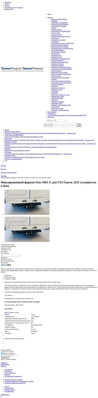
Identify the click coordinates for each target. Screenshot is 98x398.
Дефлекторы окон (57, 98)
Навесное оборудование (59, 19)
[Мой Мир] (8, 265)
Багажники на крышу (58, 40)
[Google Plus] (10, 265)
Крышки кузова (56, 34)
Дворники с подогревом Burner (61, 69)
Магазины (8, 371)
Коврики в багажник (58, 88)
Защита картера (56, 29)
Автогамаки (55, 107)
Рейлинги (54, 100)
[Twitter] (4, 265)
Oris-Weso (34, 331)
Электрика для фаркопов (59, 22)
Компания (4, 363)
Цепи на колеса (56, 70)
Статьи (50, 115)
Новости (64, 115)
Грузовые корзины (57, 50)
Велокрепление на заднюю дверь (62, 48)
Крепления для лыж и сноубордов (62, 43)
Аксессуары (55, 53)
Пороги (53, 28)
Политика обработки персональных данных (19, 381)
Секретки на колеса (57, 65)
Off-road (54, 79)
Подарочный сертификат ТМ (76, 115)
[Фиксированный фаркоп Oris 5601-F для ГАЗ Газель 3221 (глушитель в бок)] (27, 214)
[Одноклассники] (6, 265)
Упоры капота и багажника (60, 77)
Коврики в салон (56, 89)
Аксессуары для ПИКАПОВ (60, 31)
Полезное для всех (57, 64)
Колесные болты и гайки (59, 72)
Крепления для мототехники (60, 58)
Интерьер (54, 86)
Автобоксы (55, 41)
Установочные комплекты (59, 62)
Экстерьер (54, 91)
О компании (57, 115)
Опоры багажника (57, 60)
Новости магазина (9, 353)
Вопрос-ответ (9, 388)
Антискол (54, 93)
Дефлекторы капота (57, 96)
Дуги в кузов (55, 33)
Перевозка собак (56, 103)
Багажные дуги (56, 55)
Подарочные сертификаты (13, 376)
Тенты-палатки (56, 76)
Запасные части (56, 57)
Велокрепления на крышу (59, 45)
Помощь (3, 366)
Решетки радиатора (57, 101)
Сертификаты (9, 391)
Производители (10, 389)
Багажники (55, 38)
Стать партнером (10, 373)
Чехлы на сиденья (57, 108)
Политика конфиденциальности (15, 383)
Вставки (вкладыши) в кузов (60, 36)
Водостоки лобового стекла (60, 95)
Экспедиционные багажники (61, 81)
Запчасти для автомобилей (60, 110)
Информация (5, 364)
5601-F (7, 312)
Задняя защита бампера (59, 26)
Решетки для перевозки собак (61, 105)
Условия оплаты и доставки (14, 379)
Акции (7, 130)
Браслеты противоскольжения (61, 67)
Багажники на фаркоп (58, 52)
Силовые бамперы (57, 84)
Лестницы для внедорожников (61, 83)
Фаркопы (54, 21)
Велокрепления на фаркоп (60, 46)
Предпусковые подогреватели (61, 74)
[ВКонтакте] (2, 265)
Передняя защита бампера (59, 24)
